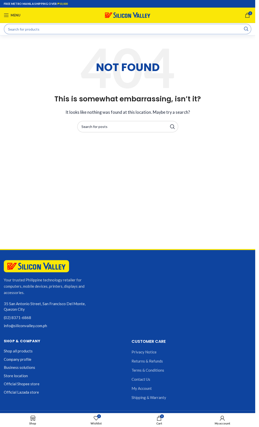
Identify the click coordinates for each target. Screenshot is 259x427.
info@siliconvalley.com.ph (25, 325)
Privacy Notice (144, 352)
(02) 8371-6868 (17, 317)
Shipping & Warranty (149, 397)
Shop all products (18, 351)
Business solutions (19, 367)
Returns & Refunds (147, 361)
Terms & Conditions (148, 370)
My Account (142, 388)
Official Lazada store (21, 392)
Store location (16, 375)
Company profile (17, 359)
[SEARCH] (246, 29)
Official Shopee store (21, 383)
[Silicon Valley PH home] (36, 266)
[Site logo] (127, 14)
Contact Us (141, 379)
